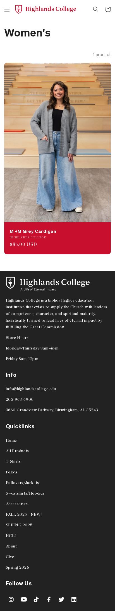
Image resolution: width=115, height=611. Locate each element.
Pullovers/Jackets (22, 482)
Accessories (17, 504)
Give (10, 556)
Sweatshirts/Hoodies (25, 493)
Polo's (11, 472)
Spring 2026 (17, 567)
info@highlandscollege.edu (31, 389)
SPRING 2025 (19, 525)
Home (11, 440)
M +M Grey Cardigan (33, 231)
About (11, 546)
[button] (7, 9)
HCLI (11, 535)
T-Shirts (13, 461)
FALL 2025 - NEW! (24, 514)
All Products (17, 451)
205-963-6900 (20, 399)
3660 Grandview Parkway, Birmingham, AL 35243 (52, 410)
